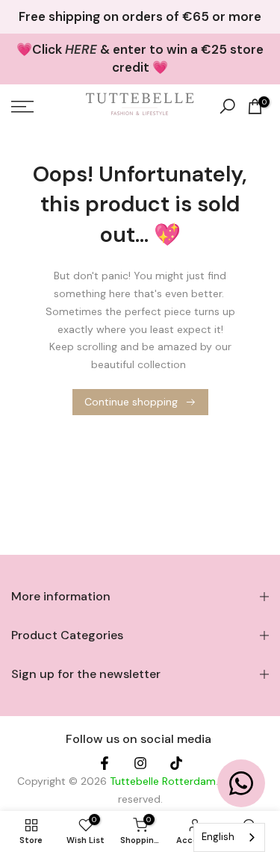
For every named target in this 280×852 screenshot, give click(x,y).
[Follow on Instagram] (140, 764)
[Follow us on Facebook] (104, 764)
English (218, 836)
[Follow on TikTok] (176, 764)
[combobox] (229, 837)
